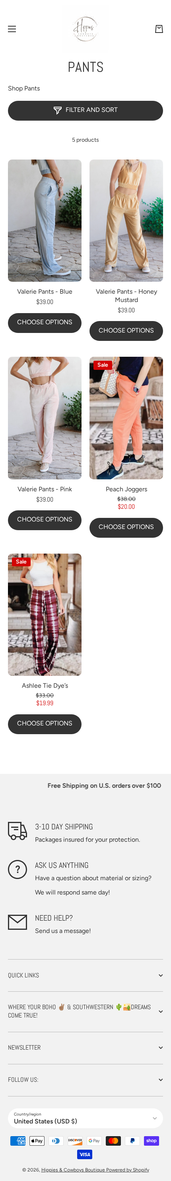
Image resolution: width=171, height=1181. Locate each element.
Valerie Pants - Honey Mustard (126, 296)
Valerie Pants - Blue (44, 291)
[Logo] (85, 29)
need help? (54, 918)
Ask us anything (62, 865)
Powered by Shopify (127, 1170)
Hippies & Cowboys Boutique (73, 1170)
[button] (159, 29)
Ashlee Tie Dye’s (45, 685)
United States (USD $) (45, 1121)
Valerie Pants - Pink (44, 489)
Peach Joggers (126, 489)
